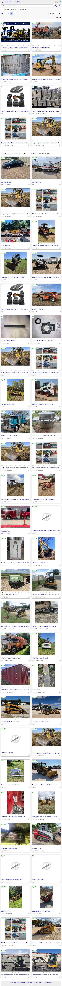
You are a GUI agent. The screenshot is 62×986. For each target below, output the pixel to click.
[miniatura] (5, 13)
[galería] (11, 13)
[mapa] (14, 13)
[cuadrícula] (8, 13)
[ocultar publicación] (29, 50)
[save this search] (59, 5)
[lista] (2, 13)
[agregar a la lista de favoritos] (2, 50)
